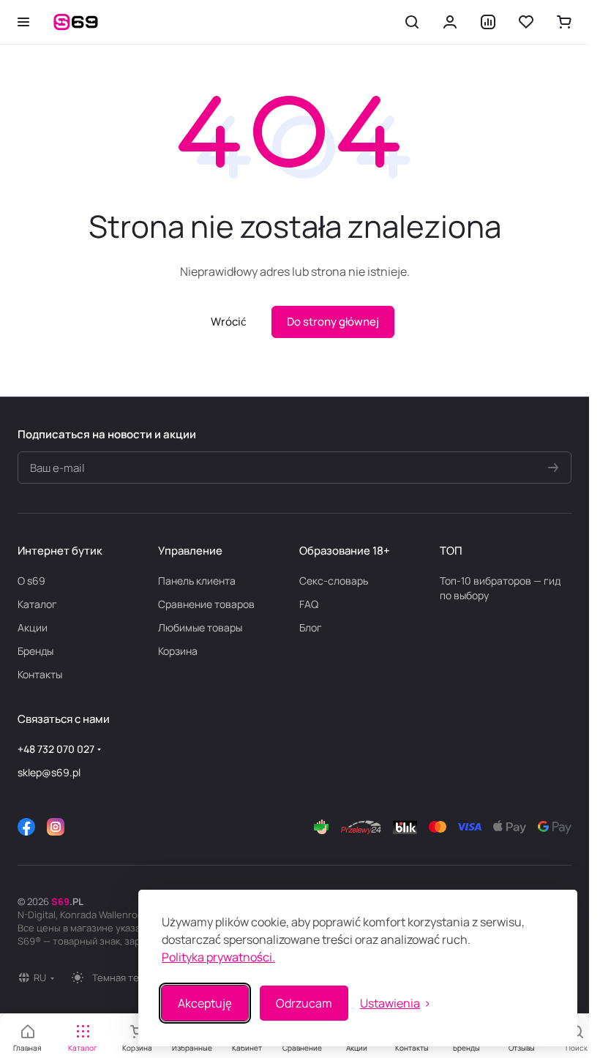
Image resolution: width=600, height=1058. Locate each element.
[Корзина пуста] (564, 22)
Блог (310, 627)
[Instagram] (55, 827)
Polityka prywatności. (218, 957)
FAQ (308, 604)
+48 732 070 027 (56, 749)
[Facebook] (26, 827)
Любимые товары (200, 627)
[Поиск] (412, 22)
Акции (33, 627)
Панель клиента (197, 581)
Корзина (178, 651)
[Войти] (450, 22)
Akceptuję (205, 1003)
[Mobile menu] (23, 22)
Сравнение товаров (206, 604)
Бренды (35, 651)
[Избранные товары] (526, 22)
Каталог (37, 604)
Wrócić (229, 321)
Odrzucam (304, 1003)
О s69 (31, 581)
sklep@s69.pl (49, 772)
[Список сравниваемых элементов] (488, 22)
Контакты (40, 674)
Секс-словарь (333, 581)
